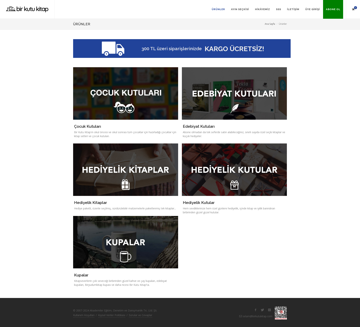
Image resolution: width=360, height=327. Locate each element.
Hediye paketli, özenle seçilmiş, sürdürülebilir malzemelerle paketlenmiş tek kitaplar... (125, 208)
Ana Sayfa (270, 23)
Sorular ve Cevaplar (140, 315)
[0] (353, 8)
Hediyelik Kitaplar (90, 202)
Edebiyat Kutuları (199, 126)
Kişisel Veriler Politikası (111, 315)
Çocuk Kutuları (87, 126)
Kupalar (81, 275)
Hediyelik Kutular (199, 202)
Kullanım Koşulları (83, 315)
